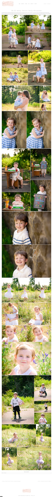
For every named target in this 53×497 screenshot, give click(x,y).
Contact (35, 3)
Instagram (48, 3)
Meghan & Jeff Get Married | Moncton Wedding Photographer (11, 481)
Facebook (45, 3)
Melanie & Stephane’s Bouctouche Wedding (44, 481)
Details (26, 3)
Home (19, 3)
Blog (29, 3)
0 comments (26, 471)
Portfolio (22, 3)
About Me (32, 3)
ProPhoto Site (33, 495)
